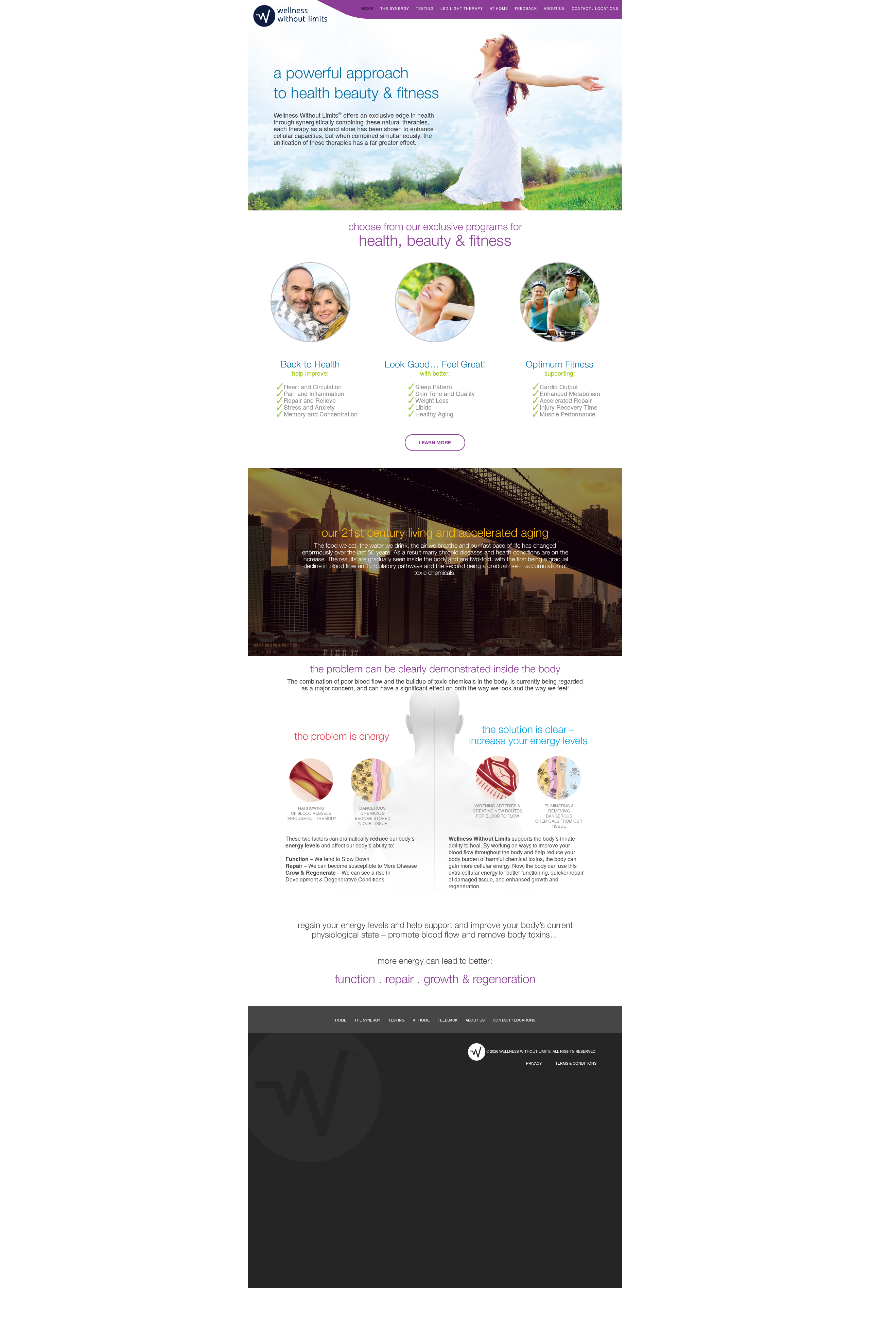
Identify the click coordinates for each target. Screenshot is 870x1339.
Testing (425, 8)
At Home (499, 8)
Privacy (534, 1063)
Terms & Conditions (575, 1063)
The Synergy (394, 8)
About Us (554, 8)
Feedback (526, 8)
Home (367, 8)
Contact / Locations (595, 8)
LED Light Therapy (461, 8)
